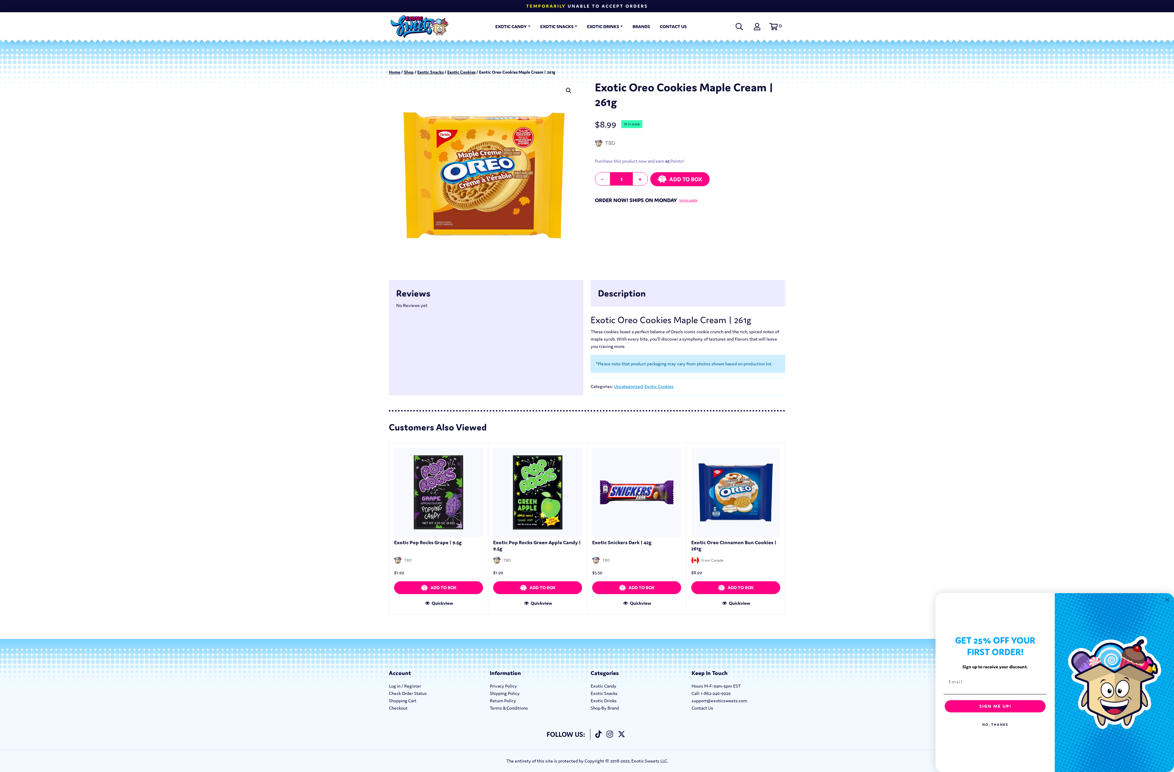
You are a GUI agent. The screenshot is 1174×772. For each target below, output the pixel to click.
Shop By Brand (605, 708)
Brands (641, 26)
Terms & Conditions (509, 708)
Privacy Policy (503, 686)
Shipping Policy (505, 693)
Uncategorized (628, 386)
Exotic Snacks (557, 26)
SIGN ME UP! (995, 706)
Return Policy (503, 701)
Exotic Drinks (603, 26)
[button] (774, 26)
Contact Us (673, 26)
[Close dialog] (1167, 600)
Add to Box (685, 179)
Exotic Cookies (461, 72)
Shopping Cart (402, 701)
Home (394, 72)
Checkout (398, 708)
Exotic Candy (511, 26)
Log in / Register (405, 686)
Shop (409, 72)
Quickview (442, 603)
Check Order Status (408, 693)
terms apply (688, 200)
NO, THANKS (995, 724)
